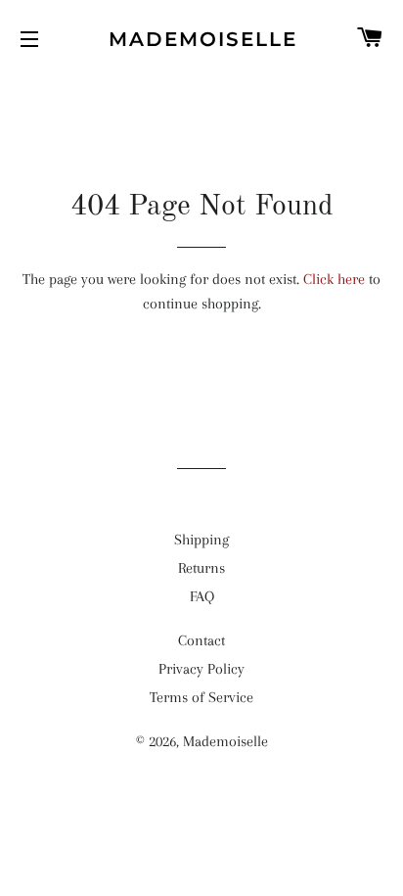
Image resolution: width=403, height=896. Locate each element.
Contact (201, 640)
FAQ (202, 596)
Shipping (201, 539)
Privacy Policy (201, 669)
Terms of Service (201, 697)
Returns (201, 568)
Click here (334, 279)
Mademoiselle (202, 39)
